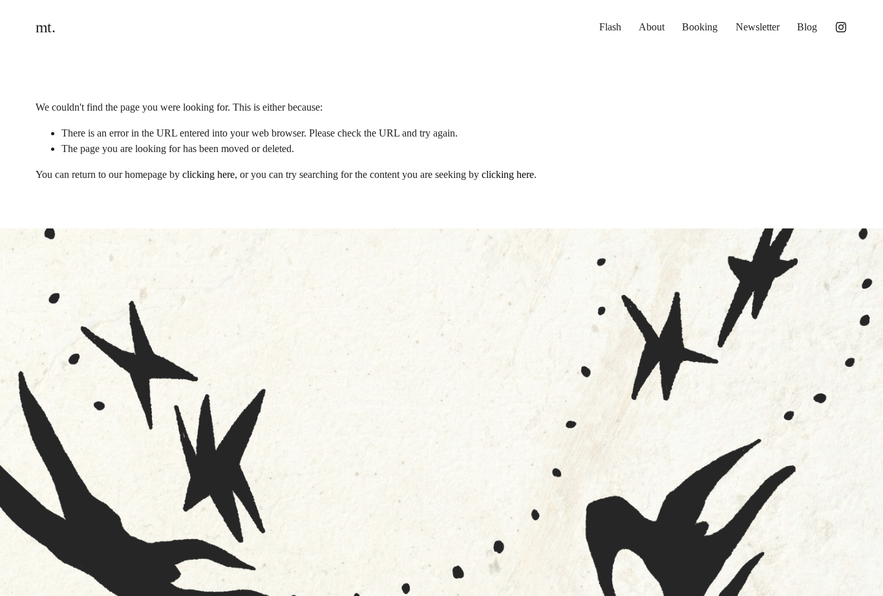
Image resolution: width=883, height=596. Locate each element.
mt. (46, 27)
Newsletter (758, 26)
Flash (610, 26)
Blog (807, 26)
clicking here (208, 174)
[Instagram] (841, 27)
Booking (700, 26)
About (652, 26)
